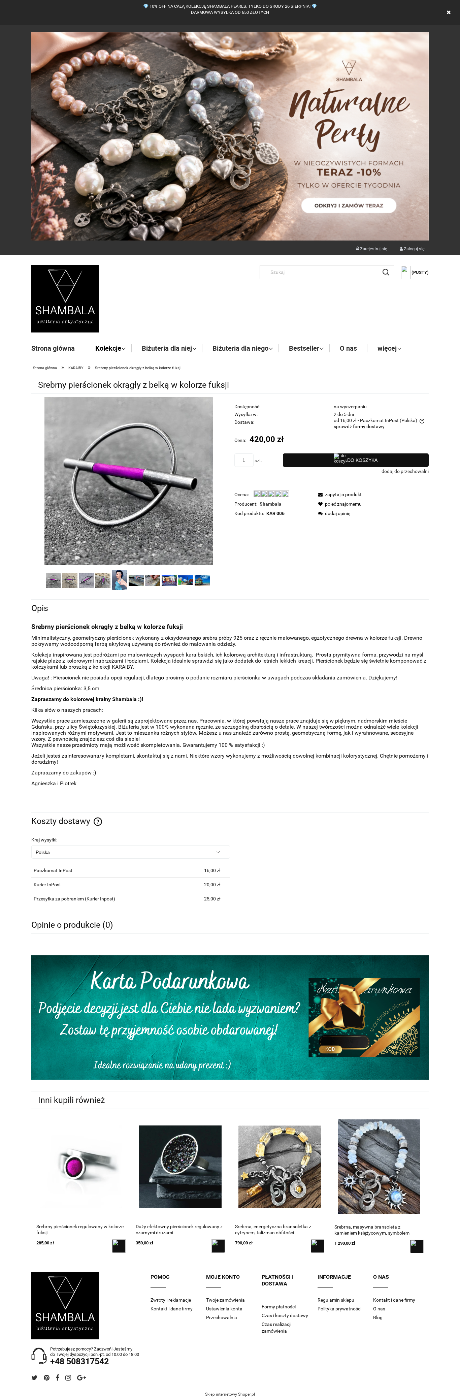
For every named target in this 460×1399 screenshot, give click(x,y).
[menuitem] (58, 348)
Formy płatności (279, 1306)
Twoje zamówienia (225, 1300)
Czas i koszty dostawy (285, 1315)
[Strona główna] (65, 298)
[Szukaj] (385, 272)
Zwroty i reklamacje (171, 1300)
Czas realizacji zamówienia (276, 1328)
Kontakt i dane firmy (172, 1308)
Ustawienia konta (224, 1308)
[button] (338, 494)
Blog (378, 1317)
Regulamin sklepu (336, 1300)
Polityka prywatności (339, 1308)
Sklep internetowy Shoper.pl (230, 1394)
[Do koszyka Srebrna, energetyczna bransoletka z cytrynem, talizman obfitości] (317, 1246)
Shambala (271, 504)
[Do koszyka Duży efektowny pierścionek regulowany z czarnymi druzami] (218, 1246)
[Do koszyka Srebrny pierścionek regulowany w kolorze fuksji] (119, 1246)
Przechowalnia (221, 1317)
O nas (379, 1308)
